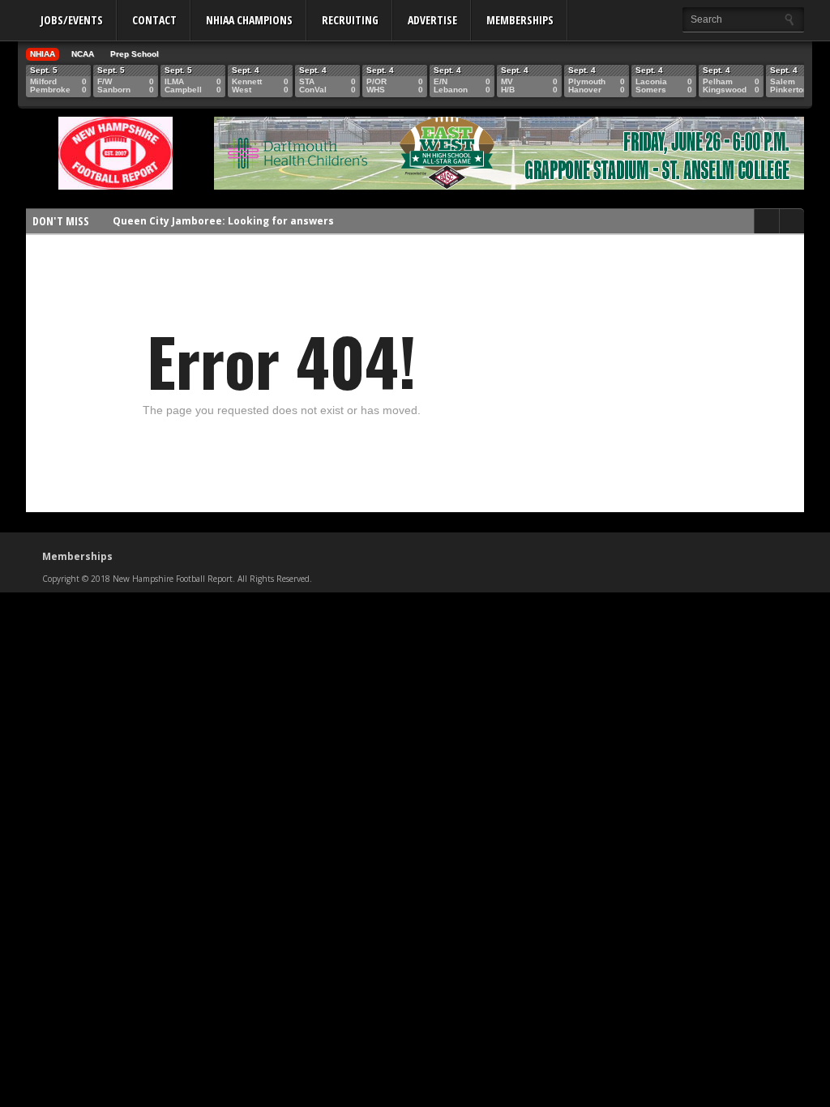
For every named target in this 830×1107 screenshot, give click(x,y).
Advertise (432, 20)
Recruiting (350, 20)
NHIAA (42, 53)
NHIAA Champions (249, 20)
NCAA (82, 53)
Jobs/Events (72, 20)
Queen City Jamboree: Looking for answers (223, 221)
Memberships (520, 20)
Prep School (134, 53)
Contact (154, 20)
